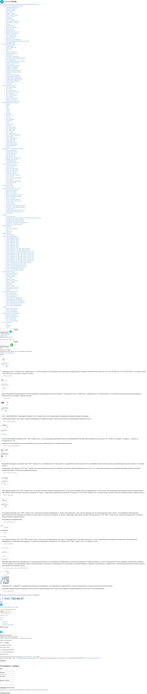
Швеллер (8, 113)
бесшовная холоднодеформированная (16, 58)
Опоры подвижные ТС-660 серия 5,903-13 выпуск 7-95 (20, 259)
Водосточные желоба (11, 193)
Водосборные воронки (11, 190)
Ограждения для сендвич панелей (14, 219)
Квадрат (8, 104)
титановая (8, 84)
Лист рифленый (10, 93)
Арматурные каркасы (11, 42)
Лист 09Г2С (9, 88)
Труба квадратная (10, 141)
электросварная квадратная (13, 76)
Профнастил (9, 18)
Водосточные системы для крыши (11, 188)
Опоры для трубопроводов (10, 236)
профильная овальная (12, 68)
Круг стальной (9, 12)
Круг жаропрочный (10, 127)
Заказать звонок (5, 332)
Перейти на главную (5, 353)
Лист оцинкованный (11, 90)
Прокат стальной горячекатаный (11, 313)
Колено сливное (10, 202)
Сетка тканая (9, 184)
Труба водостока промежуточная (14, 211)
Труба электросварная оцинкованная (15, 302)
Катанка (8, 24)
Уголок (7, 112)
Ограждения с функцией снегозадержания (17, 222)
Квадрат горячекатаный (12, 33)
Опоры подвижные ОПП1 (12, 241)
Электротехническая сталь (13, 101)
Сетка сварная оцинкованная (13, 181)
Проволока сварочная (11, 171)
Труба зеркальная (10, 139)
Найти (16, 329)
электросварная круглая (12, 53)
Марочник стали (4, 615)
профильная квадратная (12, 67)
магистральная (10, 64)
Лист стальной (9, 96)
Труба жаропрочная (11, 161)
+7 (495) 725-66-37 (4, 334)
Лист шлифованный (11, 133)
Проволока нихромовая (12, 168)
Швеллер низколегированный (13, 39)
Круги (7, 105)
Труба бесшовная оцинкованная (14, 297)
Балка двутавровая (11, 10)
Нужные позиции (4, 680)
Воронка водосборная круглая (13, 196)
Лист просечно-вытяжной (12, 92)
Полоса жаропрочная (11, 153)
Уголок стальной (10, 19)
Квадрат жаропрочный (11, 159)
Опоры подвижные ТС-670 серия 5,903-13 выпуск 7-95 (20, 261)
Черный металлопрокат (9, 271)
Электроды (9, 125)
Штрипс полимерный (11, 99)
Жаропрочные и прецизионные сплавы (13, 148)
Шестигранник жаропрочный (13, 158)
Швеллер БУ (9, 231)
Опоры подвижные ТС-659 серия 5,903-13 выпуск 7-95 (20, 258)
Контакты (36, 4)
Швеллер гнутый (10, 38)
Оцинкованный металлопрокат (11, 291)
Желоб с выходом (10, 198)
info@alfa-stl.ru (3, 336)
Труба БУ (8, 230)
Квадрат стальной (10, 13)
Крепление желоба (11, 204)
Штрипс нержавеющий (12, 311)
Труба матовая (10, 124)
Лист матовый (9, 131)
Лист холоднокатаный (11, 95)
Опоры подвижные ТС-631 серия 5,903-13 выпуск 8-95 (20, 256)
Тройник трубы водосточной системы (15, 210)
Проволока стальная (11, 173)
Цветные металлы (7, 322)
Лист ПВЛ (8, 118)
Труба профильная (11, 145)
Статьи (1, 617)
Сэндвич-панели (10, 208)
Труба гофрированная (11, 138)
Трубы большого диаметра (13, 81)
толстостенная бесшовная (12, 75)
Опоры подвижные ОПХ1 (12, 244)
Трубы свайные (10, 82)
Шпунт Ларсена (7, 233)
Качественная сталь (8, 185)
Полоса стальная (10, 16)
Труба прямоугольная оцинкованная (15, 301)
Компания (21, 4)
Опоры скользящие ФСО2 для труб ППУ (16, 267)
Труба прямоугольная (11, 142)
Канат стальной (10, 167)
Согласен (3, 660)
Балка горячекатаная (11, 27)
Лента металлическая (11, 165)
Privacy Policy (25, 656)
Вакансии (26, 4)
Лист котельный (10, 187)
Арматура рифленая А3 (12, 7)
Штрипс (8, 147)
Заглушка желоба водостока (13, 199)
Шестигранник (9, 115)
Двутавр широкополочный (12, 32)
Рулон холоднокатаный (12, 15)
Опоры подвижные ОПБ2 (12, 239)
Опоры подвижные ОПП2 (12, 242)
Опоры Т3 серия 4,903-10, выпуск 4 (15, 268)
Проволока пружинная (11, 170)
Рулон (7, 122)
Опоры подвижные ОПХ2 (12, 245)
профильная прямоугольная (13, 70)
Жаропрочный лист (11, 155)
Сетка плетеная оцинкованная (14, 178)
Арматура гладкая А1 (11, 9)
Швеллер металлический (12, 21)
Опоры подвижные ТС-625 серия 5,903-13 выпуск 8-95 (20, 254)
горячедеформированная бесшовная (15, 61)
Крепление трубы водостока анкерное (15, 205)
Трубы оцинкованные (11, 52)
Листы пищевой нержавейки (13, 135)
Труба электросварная (11, 144)
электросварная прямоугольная (14, 79)
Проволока (9, 121)
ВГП (7, 50)
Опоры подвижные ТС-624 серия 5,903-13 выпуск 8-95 (20, 253)
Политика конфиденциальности (8, 609)
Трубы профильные (11, 47)
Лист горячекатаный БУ (12, 228)
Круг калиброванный (11, 36)
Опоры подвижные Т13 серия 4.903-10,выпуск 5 (18, 248)
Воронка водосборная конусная (14, 194)
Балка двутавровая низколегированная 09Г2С (17, 41)
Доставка (31, 4)
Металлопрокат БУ (8, 225)
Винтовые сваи (10, 55)
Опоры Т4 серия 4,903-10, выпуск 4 (15, 270)
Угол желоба (9, 213)
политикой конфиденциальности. (92, 658)
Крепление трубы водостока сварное (15, 207)
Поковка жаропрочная (11, 151)
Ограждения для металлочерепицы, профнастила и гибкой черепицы (23, 218)
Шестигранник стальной (12, 22)
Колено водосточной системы (13, 201)
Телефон (2, 672)
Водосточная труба (11, 191)
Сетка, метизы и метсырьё (9, 164)
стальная (8, 73)
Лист (7, 107)
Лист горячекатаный (11, 87)
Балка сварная (10, 29)
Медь (7, 324)
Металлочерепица (10, 216)
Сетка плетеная (10, 176)
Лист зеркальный (10, 130)
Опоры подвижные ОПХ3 (12, 247)
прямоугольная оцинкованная (13, 72)
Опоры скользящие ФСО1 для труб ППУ (16, 265)
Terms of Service (33, 656)
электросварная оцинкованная (14, 78)
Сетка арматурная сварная (13, 175)
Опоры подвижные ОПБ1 (12, 238)
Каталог (2, 4)
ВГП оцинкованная (11, 59)
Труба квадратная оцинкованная (14, 299)
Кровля (5, 214)
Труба (7, 110)
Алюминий (8, 325)
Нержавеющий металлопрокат (10, 102)
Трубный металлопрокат (9, 44)
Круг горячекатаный (11, 35)
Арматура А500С (10, 25)
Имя (1, 668)
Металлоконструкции (9, 4)
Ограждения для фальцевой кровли (15, 221)
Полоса (8, 108)
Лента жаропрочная (11, 150)
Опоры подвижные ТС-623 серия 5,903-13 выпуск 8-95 (20, 251)
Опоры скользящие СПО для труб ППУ (16, 264)
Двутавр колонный (10, 30)
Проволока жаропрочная (12, 162)
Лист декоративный (11, 128)
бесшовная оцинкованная (12, 56)
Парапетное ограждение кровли (14, 224)
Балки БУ (8, 227)
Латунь (8, 327)
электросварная (10, 45)
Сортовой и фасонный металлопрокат (12, 5)
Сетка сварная (9, 136)
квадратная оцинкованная (12, 62)
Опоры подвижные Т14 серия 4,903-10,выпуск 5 (18, 250)
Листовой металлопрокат (9, 85)
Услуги (17, 4)
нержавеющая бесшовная (12, 65)
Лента (7, 116)
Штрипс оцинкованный (12, 98)
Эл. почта (2, 676)
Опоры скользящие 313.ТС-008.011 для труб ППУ (18, 262)
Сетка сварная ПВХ (11, 182)
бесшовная (9, 48)
